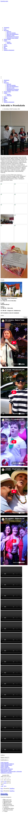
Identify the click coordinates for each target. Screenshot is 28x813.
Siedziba (8, 42)
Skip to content (4, 793)
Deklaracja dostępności (9, 50)
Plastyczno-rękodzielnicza (12, 34)
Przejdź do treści (4, 1)
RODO (5, 48)
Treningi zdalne (7, 39)
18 (5, 781)
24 (4, 783)
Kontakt (5, 46)
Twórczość (9, 43)
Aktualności (6, 27)
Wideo (5, 44)
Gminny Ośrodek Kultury (6, 765)
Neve (2, 788)
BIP (5, 47)
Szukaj (2, 315)
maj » (5, 786)
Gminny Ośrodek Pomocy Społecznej (5, 767)
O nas (5, 29)
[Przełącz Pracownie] (25, 82)
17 (4, 781)
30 (2, 784)
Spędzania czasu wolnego (12, 38)
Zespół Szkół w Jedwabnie (7, 769)
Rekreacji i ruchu (10, 35)
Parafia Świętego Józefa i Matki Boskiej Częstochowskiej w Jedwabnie (11, 771)
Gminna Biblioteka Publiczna (7, 763)
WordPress (12, 788)
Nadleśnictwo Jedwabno (6, 772)
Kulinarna (9, 31)
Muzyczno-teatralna (11, 32)
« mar (2, 786)
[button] (4, 794)
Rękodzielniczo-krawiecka (13, 36)
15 (1, 781)
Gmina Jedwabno (5, 762)
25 (5, 783)
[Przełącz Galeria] (25, 93)
